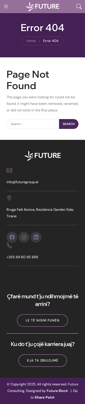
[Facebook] (12, 237)
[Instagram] (24, 237)
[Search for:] (33, 124)
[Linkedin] (36, 237)
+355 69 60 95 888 (22, 257)
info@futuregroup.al (22, 182)
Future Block (57, 390)
